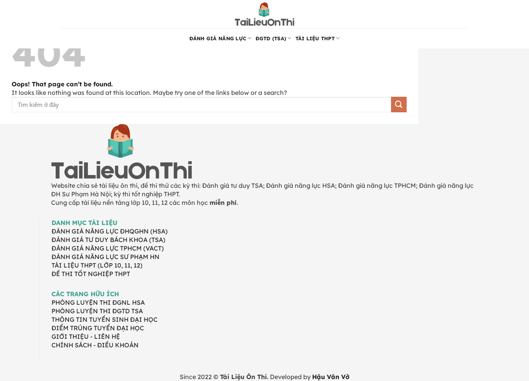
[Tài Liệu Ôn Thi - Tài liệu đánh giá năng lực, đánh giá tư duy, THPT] (265, 14)
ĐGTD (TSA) (271, 38)
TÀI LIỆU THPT (315, 38)
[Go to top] (512, 370)
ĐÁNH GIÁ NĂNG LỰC (217, 38)
